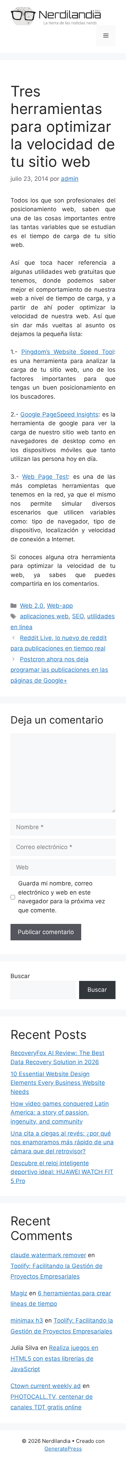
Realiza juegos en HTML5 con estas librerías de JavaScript (54, 1358)
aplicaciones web (44, 616)
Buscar (20, 976)
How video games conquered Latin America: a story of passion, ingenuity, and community (59, 1112)
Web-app (60, 605)
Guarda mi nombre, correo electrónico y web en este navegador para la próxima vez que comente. (61, 897)
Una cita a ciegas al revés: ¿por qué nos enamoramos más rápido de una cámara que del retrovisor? (62, 1142)
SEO (78, 616)
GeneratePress (63, 1448)
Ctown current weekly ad (45, 1385)
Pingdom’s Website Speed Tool (67, 351)
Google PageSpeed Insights (59, 414)
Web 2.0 (31, 605)
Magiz (18, 1293)
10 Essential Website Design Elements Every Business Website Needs (57, 1082)
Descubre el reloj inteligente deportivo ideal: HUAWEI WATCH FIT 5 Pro (61, 1172)
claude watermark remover (48, 1255)
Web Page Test (45, 476)
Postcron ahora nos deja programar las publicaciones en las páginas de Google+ (59, 670)
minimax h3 (26, 1320)
